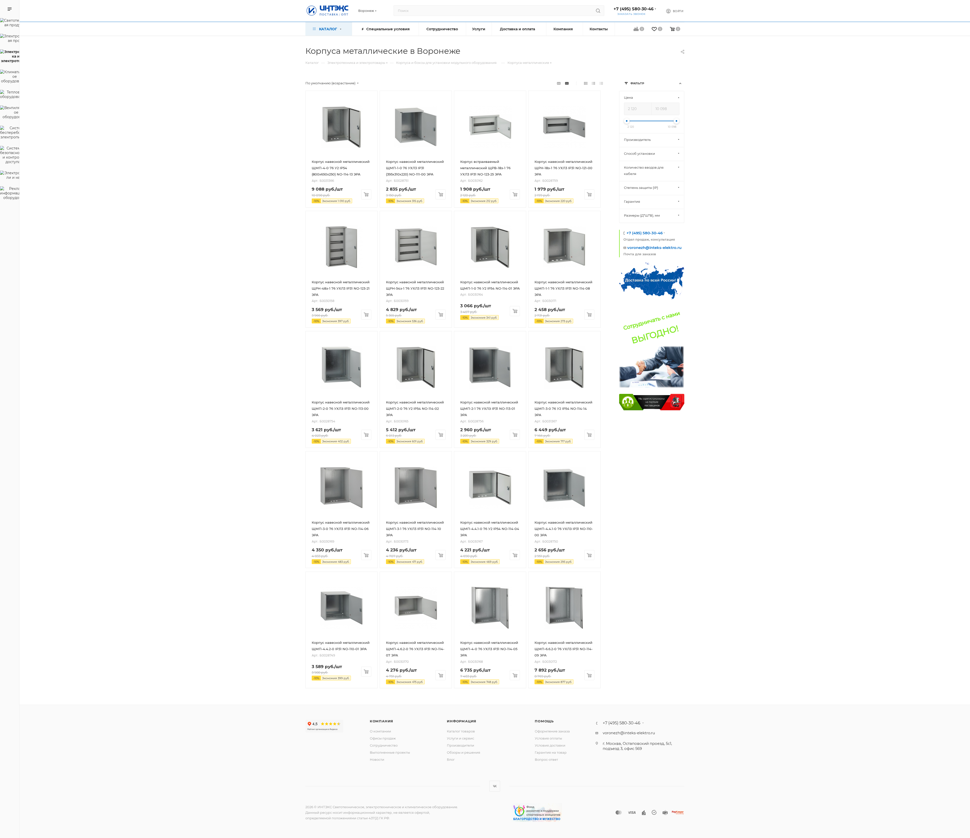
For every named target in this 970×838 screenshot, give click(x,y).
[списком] (593, 83)
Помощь (544, 721)
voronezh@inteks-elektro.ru (654, 247)
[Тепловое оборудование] (9, 95)
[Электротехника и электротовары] (9, 57)
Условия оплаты (548, 738)
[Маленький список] (558, 83)
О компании (380, 731)
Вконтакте (494, 786)
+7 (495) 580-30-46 (633, 9)
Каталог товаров (461, 731)
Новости (377, 759)
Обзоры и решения (463, 752)
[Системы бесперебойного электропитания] (9, 133)
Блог (451, 759)
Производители (460, 745)
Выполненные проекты (390, 752)
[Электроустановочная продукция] (9, 39)
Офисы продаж (383, 738)
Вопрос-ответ (546, 759)
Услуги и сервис (460, 738)
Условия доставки (550, 745)
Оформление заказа (552, 731)
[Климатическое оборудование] (9, 77)
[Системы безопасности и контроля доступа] (9, 155)
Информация (461, 721)
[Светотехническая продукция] (9, 23)
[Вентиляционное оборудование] (9, 113)
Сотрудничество (384, 745)
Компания (381, 721)
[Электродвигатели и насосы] (9, 176)
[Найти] (598, 10)
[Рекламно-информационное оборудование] (9, 194)
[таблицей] (601, 83)
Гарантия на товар (551, 752)
